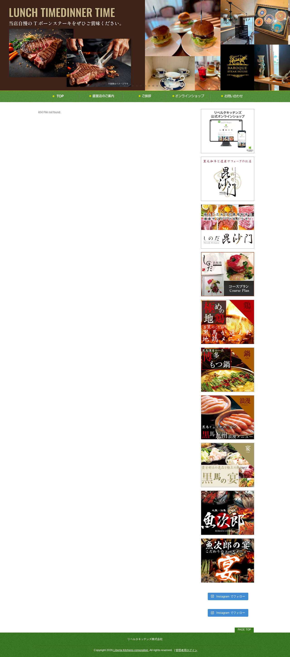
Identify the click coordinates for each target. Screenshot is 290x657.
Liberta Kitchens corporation (131, 650)
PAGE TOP (244, 629)
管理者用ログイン (186, 650)
